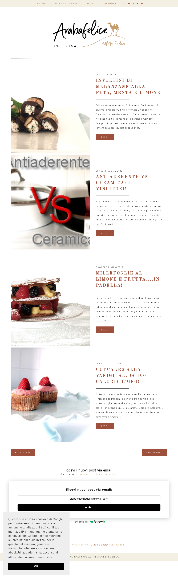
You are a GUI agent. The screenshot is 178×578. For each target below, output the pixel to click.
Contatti (91, 3)
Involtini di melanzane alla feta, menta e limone (128, 86)
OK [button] (36, 566)
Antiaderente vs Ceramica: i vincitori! (122, 183)
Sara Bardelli (117, 544)
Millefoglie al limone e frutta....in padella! (128, 279)
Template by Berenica (106, 556)
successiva (24, 452)
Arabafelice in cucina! (72, 556)
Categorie (108, 3)
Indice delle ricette (67, 3)
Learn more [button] (44, 557)
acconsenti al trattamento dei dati (96, 474)
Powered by (80, 521)
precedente (153, 452)
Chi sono (42, 3)
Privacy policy (79, 544)
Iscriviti (89, 507)
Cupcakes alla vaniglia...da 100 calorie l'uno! (121, 375)
